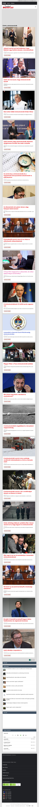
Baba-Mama (5, 767)
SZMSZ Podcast (6, 772)
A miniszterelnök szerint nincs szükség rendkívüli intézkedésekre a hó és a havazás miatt (18, 459)
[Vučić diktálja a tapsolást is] (19, 638)
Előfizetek (12, 3)
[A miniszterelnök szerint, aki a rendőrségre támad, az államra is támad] (19, 480)
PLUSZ (4, 3)
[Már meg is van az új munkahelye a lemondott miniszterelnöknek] (19, 543)
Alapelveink (12, 805)
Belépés (8, 3)
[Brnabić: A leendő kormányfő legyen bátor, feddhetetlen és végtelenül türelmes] (19, 607)
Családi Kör (5, 764)
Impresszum (8, 805)
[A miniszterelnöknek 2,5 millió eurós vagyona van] (19, 292)
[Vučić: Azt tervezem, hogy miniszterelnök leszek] (19, 68)
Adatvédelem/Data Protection (20, 805)
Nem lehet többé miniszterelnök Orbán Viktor (18, 111)
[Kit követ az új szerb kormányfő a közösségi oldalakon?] (19, 575)
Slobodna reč (5, 775)
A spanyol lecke (7, 742)
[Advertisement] (19, 16)
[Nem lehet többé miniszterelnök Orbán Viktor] (18, 100)
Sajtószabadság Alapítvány (8, 778)
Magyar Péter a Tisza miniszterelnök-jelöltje (18, 364)
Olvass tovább (7, 55)
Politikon (4, 770)
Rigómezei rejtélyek (8, 745)
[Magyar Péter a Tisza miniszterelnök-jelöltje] (19, 352)
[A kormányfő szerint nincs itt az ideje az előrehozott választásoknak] (19, 227)
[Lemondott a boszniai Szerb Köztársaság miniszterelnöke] (19, 322)
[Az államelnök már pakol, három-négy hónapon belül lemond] (19, 195)
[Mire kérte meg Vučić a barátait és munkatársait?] (19, 383)
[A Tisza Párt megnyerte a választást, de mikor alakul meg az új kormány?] (19, 260)
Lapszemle (6, 739)
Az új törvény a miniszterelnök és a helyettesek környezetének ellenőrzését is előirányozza (18, 175)
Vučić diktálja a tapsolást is (13, 650)
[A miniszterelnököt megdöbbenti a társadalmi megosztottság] (19, 414)
